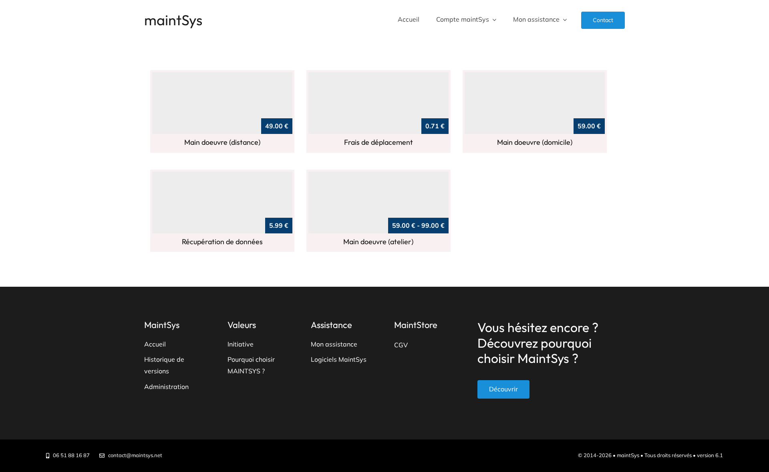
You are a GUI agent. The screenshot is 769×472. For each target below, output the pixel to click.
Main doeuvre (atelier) (378, 241)
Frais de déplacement (378, 142)
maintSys (173, 20)
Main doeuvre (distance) (222, 142)
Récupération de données (222, 241)
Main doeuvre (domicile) (534, 142)
